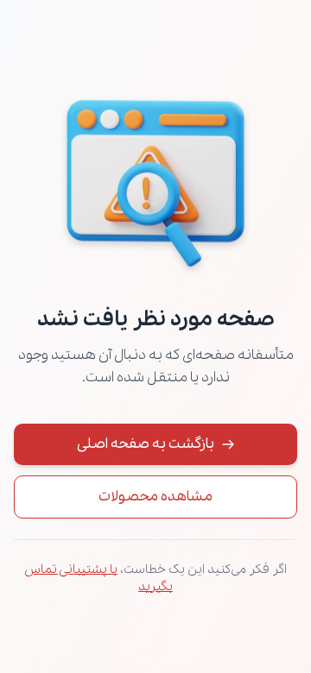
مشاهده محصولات (155, 496)
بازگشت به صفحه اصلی (145, 444)
